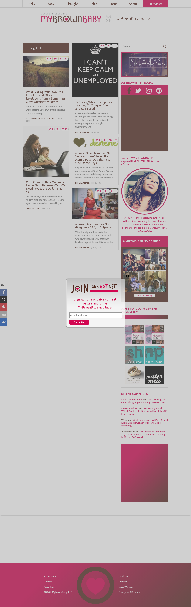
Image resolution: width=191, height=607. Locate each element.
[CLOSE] (127, 276)
